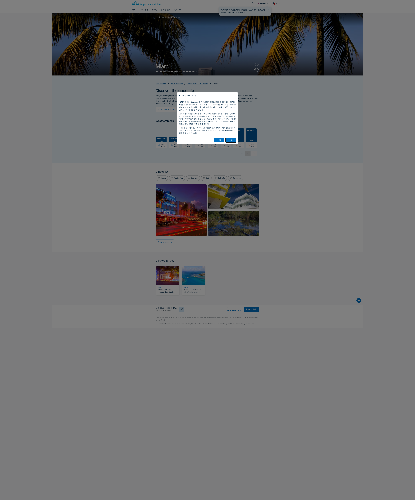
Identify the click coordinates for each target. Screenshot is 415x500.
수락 (231, 140)
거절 (219, 140)
